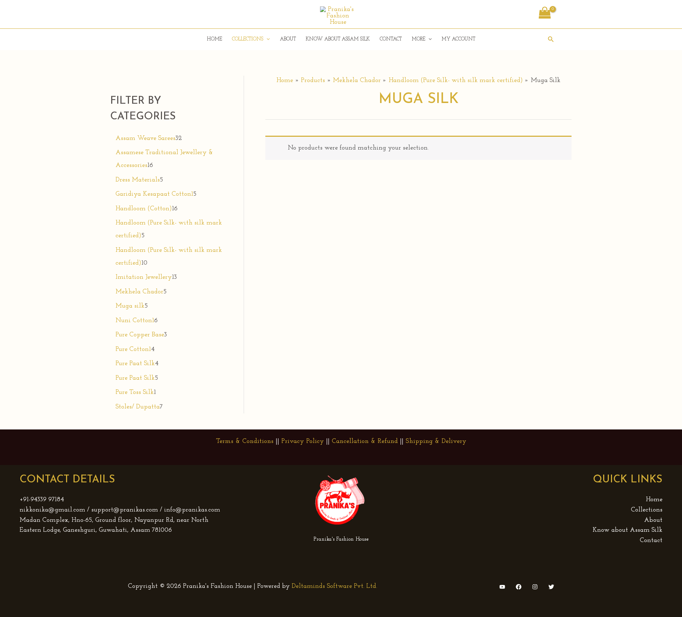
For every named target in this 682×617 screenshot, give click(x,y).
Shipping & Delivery (436, 441)
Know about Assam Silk (338, 39)
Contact (391, 39)
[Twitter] (551, 587)
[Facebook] (518, 587)
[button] (266, 39)
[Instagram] (535, 587)
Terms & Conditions (245, 441)
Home (214, 39)
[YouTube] (502, 587)
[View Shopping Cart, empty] (544, 14)
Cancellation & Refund (365, 441)
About (288, 39)
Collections (247, 39)
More (418, 39)
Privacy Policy (302, 441)
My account (458, 39)
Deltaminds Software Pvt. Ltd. (334, 586)
